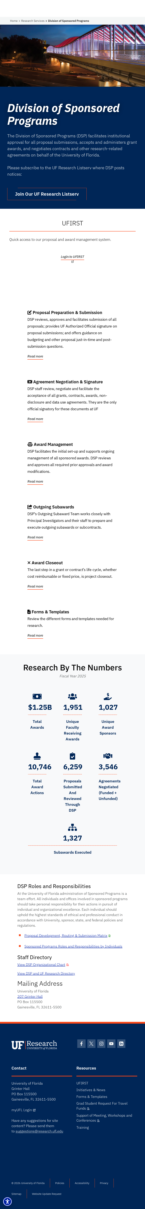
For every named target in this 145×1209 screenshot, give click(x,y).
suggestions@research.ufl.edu (39, 1131)
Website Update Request (46, 1194)
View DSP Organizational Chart (41, 964)
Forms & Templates (91, 1096)
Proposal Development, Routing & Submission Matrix (65, 935)
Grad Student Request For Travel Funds (101, 1106)
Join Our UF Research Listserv (47, 194)
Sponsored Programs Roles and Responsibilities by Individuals (73, 946)
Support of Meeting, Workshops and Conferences (104, 1118)
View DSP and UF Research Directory (46, 973)
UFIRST (82, 1083)
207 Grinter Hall (30, 996)
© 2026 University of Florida (28, 1183)
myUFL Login (21, 1109)
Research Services (33, 21)
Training (82, 1127)
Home (14, 21)
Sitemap (16, 1194)
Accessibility (82, 1183)
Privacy (104, 1183)
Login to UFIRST (72, 256)
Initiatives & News (90, 1089)
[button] (7, 1201)
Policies (59, 1183)
